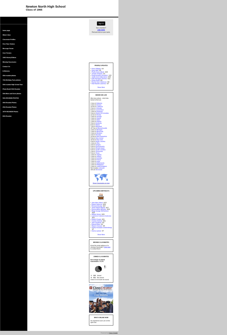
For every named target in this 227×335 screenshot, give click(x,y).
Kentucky (99, 123)
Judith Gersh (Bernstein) (99, 77)
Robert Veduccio (97, 204)
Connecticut (99, 110)
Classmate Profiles (9, 39)
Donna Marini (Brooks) (99, 209)
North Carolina (100, 141)
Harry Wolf (95, 70)
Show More (101, 87)
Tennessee (99, 151)
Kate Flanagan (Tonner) (99, 79)
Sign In (101, 23)
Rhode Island (100, 148)
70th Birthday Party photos (12, 80)
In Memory (6, 71)
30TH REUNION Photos (10, 111)
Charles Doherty (97, 221)
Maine (98, 125)
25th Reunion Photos (10, 107)
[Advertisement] (13, 157)
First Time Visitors (9, 44)
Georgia (99, 116)
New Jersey (99, 138)
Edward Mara (96, 224)
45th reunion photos (9, 75)
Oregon (98, 145)
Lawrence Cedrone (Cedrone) (101, 216)
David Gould (96, 80)
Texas (98, 153)
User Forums (7, 53)
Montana (99, 133)
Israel (98, 161)
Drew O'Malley (96, 69)
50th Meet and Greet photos (12, 93)
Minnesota (99, 131)
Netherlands (100, 163)
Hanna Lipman (96, 231)
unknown (102, 168)
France (98, 160)
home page (6, 30)
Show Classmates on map (101, 183)
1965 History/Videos (9, 57)
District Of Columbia (102, 113)
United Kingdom (101, 166)
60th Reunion (7, 116)
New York (100, 140)
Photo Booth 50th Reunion (11, 89)
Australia (99, 158)
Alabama (99, 103)
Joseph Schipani (97, 74)
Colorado (99, 108)
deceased (99, 170)
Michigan (99, 130)
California (100, 106)
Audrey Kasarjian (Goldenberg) (102, 227)
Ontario (98, 156)
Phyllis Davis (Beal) (98, 72)
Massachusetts (102, 128)
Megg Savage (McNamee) (100, 211)
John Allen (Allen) (97, 203)
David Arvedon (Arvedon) (100, 75)
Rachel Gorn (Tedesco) (99, 82)
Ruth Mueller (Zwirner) (99, 83)
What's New (7, 35)
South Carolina (100, 150)
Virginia (98, 155)
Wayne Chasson (97, 226)
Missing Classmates (9, 62)
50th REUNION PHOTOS (11, 98)
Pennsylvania (100, 146)
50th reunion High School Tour (13, 84)
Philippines (100, 165)
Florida (99, 115)
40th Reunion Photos (10, 102)
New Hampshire (102, 136)
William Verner (96, 214)
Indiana (98, 121)
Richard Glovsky (97, 206)
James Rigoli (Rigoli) (98, 207)
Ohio (98, 143)
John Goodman (97, 222)
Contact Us (6, 66)
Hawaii (98, 118)
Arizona (98, 105)
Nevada (98, 135)
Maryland (99, 126)
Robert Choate (96, 219)
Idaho (98, 120)
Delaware (99, 111)
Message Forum (8, 48)
